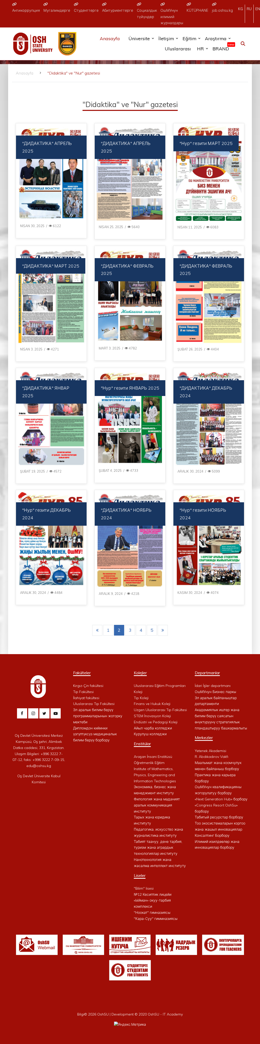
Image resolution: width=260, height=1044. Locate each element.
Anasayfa (110, 38)
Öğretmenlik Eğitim (149, 762)
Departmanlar (207, 672)
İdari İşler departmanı (213, 685)
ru (249, 9)
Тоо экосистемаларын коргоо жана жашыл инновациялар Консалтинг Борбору (220, 829)
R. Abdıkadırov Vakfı (211, 756)
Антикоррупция (26, 10)
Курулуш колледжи (150, 734)
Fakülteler (82, 672)
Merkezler (204, 737)
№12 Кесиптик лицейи (152, 894)
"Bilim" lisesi (144, 888)
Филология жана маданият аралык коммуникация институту (157, 805)
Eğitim (189, 38)
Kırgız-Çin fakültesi (88, 685)
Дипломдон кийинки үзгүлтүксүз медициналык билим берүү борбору (95, 734)
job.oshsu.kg (222, 10)
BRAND (222, 47)
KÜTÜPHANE (197, 10)
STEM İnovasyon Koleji (152, 716)
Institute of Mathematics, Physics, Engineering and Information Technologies (155, 775)
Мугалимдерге (56, 10)
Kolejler (140, 672)
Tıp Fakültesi (83, 691)
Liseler (139, 875)
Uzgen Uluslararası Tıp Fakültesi (160, 710)
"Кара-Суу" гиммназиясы (155, 918)
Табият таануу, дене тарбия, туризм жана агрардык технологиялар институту (158, 847)
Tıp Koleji (141, 698)
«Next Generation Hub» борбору (221, 799)
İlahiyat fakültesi (86, 698)
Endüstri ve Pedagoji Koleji (155, 722)
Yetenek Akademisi (210, 750)
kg (240, 9)
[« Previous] (97, 630)
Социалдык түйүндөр (147, 13)
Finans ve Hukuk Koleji (152, 703)
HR (200, 48)
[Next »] (163, 630)
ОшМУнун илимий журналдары (171, 16)
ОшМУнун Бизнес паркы (215, 691)
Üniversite (139, 38)
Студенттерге (86, 10)
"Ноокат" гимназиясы (152, 912)
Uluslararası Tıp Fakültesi (94, 703)
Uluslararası (178, 48)
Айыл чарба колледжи (153, 728)
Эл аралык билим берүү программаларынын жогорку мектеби (97, 716)
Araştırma (215, 38)
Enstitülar (142, 743)
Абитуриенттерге (117, 10)
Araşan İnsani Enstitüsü (153, 756)
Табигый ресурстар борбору (219, 817)
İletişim (166, 38)
